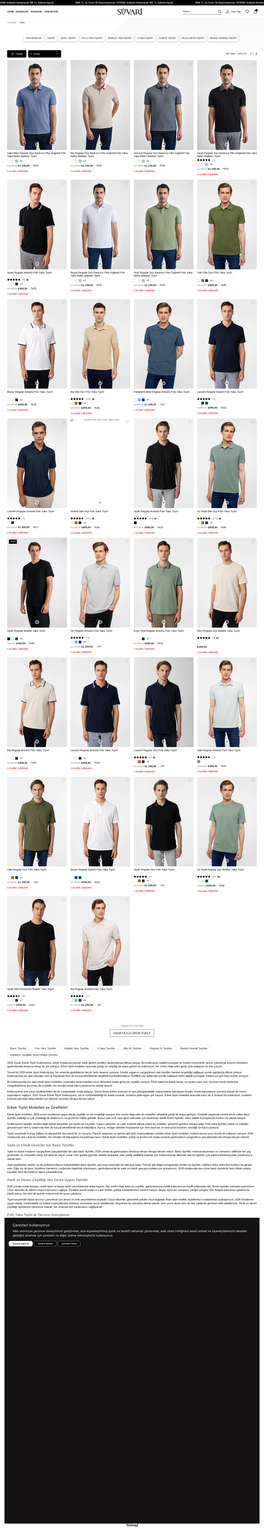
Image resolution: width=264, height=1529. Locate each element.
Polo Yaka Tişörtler (45, 1048)
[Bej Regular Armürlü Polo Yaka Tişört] (37, 702)
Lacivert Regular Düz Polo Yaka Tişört (155, 750)
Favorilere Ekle (63, 64)
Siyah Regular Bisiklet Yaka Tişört (26, 630)
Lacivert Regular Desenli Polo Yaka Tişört (30, 511)
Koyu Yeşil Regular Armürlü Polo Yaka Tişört (159, 630)
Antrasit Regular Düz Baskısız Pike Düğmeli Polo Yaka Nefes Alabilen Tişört (162, 155)
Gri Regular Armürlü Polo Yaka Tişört (91, 630)
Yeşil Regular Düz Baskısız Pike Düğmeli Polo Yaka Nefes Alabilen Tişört (163, 274)
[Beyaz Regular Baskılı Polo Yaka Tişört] (100, 822)
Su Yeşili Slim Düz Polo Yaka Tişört (217, 511)
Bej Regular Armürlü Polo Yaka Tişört (28, 750)
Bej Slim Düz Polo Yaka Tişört (87, 391)
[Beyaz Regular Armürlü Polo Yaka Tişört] (37, 344)
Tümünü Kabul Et (21, 1243)
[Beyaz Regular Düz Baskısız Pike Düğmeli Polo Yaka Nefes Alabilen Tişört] (100, 224)
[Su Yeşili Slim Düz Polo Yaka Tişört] (227, 463)
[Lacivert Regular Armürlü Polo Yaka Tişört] (100, 702)
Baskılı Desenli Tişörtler (194, 1048)
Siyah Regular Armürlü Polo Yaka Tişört (29, 272)
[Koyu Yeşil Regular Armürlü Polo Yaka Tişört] (164, 583)
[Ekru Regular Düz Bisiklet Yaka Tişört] (227, 583)
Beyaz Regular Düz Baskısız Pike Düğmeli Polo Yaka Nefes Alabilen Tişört (98, 274)
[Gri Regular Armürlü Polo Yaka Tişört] (100, 583)
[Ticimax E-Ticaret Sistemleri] (132, 1526)
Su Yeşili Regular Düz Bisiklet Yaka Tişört (220, 869)
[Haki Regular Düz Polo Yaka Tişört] (37, 822)
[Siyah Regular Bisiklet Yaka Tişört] (37, 583)
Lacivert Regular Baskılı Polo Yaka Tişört (220, 391)
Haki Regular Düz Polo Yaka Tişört (27, 869)
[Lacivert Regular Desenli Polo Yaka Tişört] (37, 463)
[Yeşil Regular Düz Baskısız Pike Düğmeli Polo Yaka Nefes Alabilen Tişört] (164, 224)
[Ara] (219, 11)
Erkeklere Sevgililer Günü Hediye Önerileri (34, 1054)
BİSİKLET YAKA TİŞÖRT (120, 38)
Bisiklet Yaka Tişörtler (76, 1048)
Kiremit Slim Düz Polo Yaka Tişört (89, 511)
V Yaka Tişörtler (106, 1048)
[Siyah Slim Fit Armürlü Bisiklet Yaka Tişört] (37, 941)
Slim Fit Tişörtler (132, 1048)
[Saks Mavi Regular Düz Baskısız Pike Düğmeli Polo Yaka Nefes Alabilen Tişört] (37, 105)
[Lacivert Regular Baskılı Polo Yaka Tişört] (227, 344)
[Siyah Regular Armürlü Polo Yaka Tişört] (37, 224)
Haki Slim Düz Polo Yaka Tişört (214, 272)
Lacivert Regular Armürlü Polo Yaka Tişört (94, 750)
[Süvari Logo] (130, 11)
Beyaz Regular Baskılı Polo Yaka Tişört (93, 869)
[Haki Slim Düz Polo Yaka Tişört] (227, 224)
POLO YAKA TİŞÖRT (92, 38)
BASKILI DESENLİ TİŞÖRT (223, 38)
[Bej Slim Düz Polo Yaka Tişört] (100, 344)
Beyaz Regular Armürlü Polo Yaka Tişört (30, 391)
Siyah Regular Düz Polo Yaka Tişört (154, 869)
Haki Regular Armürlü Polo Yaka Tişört (218, 750)
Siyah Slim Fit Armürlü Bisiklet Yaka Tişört (30, 989)
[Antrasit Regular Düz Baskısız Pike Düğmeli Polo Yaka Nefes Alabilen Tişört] (164, 105)
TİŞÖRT (51, 38)
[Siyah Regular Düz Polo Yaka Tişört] (164, 822)
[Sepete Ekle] (37, 144)
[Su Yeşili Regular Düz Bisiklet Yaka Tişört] (227, 822)
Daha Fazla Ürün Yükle (132, 1033)
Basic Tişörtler (18, 1048)
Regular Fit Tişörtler (161, 1048)
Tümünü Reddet (45, 1243)
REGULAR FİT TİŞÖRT (193, 38)
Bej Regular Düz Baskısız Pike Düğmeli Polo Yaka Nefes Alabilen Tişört (99, 155)
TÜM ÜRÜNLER (33, 38)
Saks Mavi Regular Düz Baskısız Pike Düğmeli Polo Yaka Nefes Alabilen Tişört (36, 155)
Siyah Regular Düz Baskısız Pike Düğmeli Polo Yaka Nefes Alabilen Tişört (227, 155)
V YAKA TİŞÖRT (145, 38)
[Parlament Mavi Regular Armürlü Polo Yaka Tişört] (164, 344)
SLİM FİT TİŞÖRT (167, 38)
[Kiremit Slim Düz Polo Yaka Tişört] (100, 463)
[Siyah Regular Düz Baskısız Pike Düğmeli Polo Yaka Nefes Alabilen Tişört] (227, 105)
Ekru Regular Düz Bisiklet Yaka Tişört (218, 630)
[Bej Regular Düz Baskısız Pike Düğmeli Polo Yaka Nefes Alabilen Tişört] (100, 105)
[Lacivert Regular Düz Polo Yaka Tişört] (164, 702)
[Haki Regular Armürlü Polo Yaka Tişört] (227, 702)
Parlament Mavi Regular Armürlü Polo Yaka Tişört (161, 391)
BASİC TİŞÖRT (68, 38)
